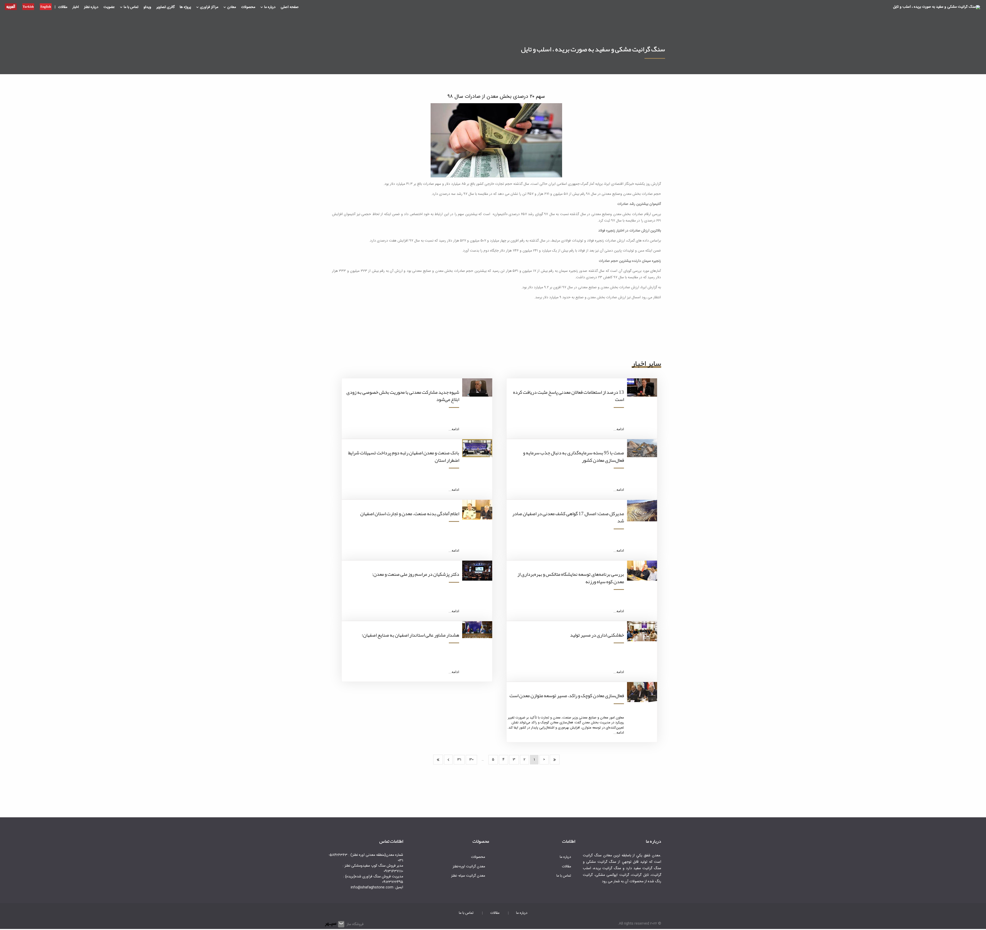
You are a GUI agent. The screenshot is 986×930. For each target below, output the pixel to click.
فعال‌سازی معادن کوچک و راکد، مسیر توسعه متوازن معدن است (566, 696)
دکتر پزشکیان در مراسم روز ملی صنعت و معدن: (415, 574)
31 (459, 759)
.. (483, 759)
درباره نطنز (91, 7)
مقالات (62, 7)
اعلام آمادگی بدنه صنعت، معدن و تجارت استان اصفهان (409, 514)
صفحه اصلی (290, 7)
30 (471, 759)
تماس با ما (131, 7)
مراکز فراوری (209, 7)
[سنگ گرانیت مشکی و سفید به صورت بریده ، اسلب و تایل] (936, 7)
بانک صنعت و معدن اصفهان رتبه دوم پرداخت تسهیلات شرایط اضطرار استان (403, 456)
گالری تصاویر (165, 7)
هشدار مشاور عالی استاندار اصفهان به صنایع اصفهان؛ (410, 635)
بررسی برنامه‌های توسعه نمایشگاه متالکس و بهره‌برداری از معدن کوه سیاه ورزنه (570, 578)
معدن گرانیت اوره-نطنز (469, 867)
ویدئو (147, 7)
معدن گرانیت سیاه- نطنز (468, 876)
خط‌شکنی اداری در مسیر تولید (597, 635)
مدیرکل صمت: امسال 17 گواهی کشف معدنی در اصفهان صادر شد (568, 517)
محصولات (248, 7)
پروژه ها (185, 7)
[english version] (45, 6)
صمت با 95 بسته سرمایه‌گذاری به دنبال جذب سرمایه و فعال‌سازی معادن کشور (573, 456)
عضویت (109, 7)
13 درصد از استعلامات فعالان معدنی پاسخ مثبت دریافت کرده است (568, 396)
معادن (231, 7)
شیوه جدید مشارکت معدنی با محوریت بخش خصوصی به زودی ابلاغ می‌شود (402, 396)
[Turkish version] (28, 6)
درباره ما (270, 7)
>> (438, 759)
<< (555, 759)
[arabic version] (11, 6)
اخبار (75, 7)
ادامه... (618, 429)
